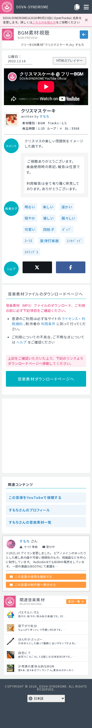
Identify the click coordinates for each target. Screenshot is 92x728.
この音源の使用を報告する (33, 576)
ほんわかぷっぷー (30, 639)
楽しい (48, 206)
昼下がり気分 (27, 626)
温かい (66, 206)
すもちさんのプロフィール (29, 509)
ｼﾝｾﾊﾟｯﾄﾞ (74, 240)
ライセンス (70, 318)
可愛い (30, 229)
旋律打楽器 (49, 240)
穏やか (30, 218)
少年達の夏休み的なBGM (36, 666)
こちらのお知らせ (44, 22)
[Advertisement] (46, 435)
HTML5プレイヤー (69, 60)
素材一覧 (74, 601)
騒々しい (68, 218)
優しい (48, 218)
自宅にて (24, 653)
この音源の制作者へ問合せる (35, 584)
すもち (44, 116)
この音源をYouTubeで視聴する (35, 497)
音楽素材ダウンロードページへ (46, 379)
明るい (30, 206)
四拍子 (48, 229)
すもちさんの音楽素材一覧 (30, 522)
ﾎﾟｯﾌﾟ (67, 229)
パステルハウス (28, 612)
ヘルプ (21, 342)
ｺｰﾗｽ (28, 240)
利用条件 (48, 323)
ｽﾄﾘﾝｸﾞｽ (31, 251)
